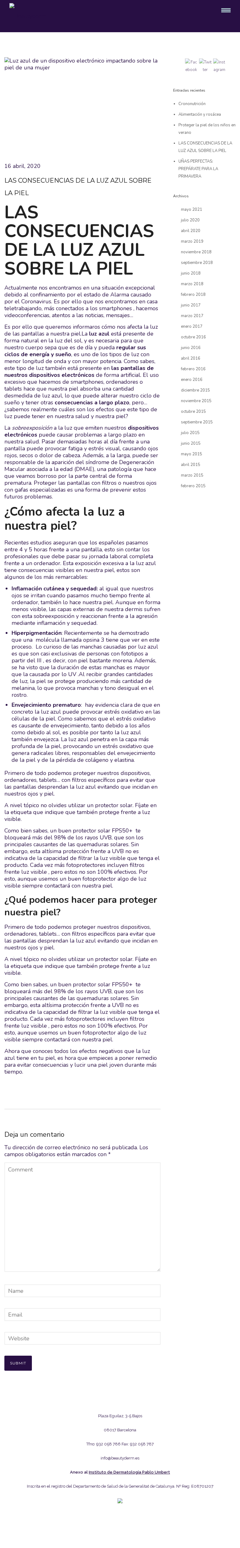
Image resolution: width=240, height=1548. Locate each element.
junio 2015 (191, 443)
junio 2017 (191, 305)
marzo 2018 (192, 284)
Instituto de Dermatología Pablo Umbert (129, 1472)
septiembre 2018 (197, 263)
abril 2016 (190, 358)
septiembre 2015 (197, 422)
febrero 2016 (193, 369)
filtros (109, 483)
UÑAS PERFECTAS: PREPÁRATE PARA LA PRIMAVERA (198, 169)
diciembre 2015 (195, 390)
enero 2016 (191, 379)
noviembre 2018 (196, 252)
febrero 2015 (193, 486)
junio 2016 (191, 348)
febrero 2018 (193, 294)
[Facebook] (129, 1522)
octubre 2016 (193, 337)
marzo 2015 (192, 475)
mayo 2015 (191, 454)
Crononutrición (192, 104)
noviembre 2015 (196, 401)
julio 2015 (190, 433)
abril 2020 (190, 231)
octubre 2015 (193, 411)
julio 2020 (190, 220)
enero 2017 (191, 326)
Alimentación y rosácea (199, 114)
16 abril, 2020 (22, 166)
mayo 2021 (191, 209)
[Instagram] (110, 1522)
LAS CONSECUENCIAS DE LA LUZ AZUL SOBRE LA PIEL (78, 187)
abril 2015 (190, 465)
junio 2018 (191, 273)
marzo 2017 (192, 316)
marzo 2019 (192, 241)
